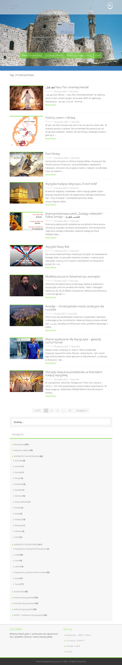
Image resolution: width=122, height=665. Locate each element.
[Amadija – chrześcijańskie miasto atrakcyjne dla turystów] (26, 315)
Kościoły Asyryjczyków (23, 603)
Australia (18, 460)
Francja (18, 472)
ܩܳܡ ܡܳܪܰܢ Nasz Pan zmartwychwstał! (67, 87)
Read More (50, 104)
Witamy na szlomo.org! (31, 55)
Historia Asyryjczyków (23, 597)
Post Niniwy (52, 154)
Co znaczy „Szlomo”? (54, 55)
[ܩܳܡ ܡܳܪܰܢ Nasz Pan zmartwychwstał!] (26, 97)
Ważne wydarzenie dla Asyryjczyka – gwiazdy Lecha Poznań (73, 341)
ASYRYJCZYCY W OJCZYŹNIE (25, 544)
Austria (18, 466)
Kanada (18, 490)
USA (16, 537)
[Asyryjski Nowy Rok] (26, 255)
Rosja (17, 513)
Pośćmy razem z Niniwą (60, 118)
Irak (16, 554)
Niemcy (18, 496)
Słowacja (18, 525)
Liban (17, 566)
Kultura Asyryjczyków (23, 609)
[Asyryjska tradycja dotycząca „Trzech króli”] (26, 192)
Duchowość (19, 591)
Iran (16, 560)
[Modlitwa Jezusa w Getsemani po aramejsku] (26, 285)
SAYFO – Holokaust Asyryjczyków (28, 615)
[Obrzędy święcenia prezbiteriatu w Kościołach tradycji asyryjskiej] (26, 381)
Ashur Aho (74, 91)
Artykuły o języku (21, 450)
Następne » (81, 410)
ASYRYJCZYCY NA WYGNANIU (26, 456)
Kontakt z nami (15, 7)
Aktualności (19, 444)
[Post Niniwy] (26, 164)
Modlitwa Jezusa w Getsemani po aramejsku (72, 276)
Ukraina (18, 531)
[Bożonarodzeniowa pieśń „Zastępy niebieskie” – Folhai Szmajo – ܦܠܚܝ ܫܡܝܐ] (26, 221)
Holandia (19, 484)
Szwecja (18, 519)
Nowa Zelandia (21, 501)
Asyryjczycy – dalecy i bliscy (79, 55)
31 (70, 410)
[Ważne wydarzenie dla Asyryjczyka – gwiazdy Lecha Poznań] (26, 348)
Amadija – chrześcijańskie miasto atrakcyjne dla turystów (74, 308)
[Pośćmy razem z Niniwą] (26, 131)
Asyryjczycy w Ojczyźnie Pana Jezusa (30, 548)
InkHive (57, 661)
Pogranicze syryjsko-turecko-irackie (30, 572)
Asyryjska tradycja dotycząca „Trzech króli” (71, 184)
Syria (17, 578)
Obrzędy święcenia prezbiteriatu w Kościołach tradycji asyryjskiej (73, 374)
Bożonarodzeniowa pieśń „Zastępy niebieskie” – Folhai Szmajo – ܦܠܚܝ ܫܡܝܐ (75, 215)
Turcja (17, 584)
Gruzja (17, 478)
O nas (98, 55)
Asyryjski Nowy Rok (57, 247)
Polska (18, 507)
